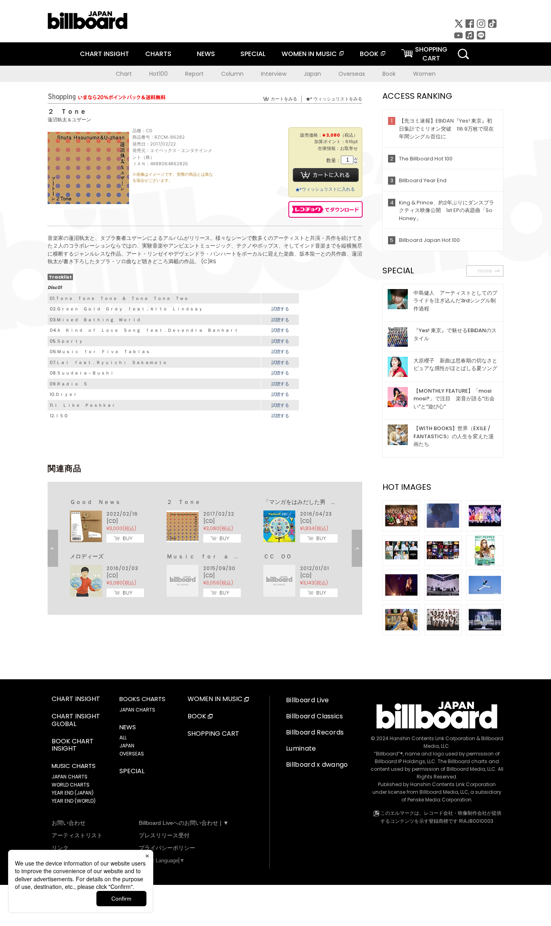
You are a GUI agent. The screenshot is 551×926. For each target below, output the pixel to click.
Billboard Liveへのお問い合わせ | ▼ (184, 823)
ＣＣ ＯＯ (277, 556)
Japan (312, 74)
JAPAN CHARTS (70, 776)
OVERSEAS (131, 753)
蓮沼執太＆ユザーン (69, 119)
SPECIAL (252, 53)
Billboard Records (315, 732)
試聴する (280, 309)
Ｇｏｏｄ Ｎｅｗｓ (95, 502)
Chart (124, 74)
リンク (60, 848)
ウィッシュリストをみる (337, 99)
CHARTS (158, 53)
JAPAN (126, 745)
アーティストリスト (77, 835)
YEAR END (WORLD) (74, 800)
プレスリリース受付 (164, 835)
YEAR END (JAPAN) (73, 792)
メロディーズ (87, 556)
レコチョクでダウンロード (325, 209)
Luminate (301, 748)
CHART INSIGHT (104, 53)
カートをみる (284, 99)
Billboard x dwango (317, 764)
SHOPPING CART (213, 734)
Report (194, 74)
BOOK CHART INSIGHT (73, 745)
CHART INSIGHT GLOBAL (76, 720)
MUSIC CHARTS (74, 766)
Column (232, 74)
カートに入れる (326, 175)
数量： (333, 160)
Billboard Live (307, 700)
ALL (123, 737)
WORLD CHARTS (71, 784)
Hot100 (158, 74)
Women (424, 74)
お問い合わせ (69, 823)
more (485, 271)
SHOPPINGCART (431, 54)
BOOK (369, 53)
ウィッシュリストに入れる (328, 189)
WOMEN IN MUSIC (309, 53)
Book (389, 74)
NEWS (206, 53)
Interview (273, 74)
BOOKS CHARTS (142, 699)
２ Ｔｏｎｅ (183, 502)
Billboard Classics (314, 716)
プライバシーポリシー (167, 848)
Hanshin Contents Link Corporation (432, 738)
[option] (205, 548)
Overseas (351, 74)
